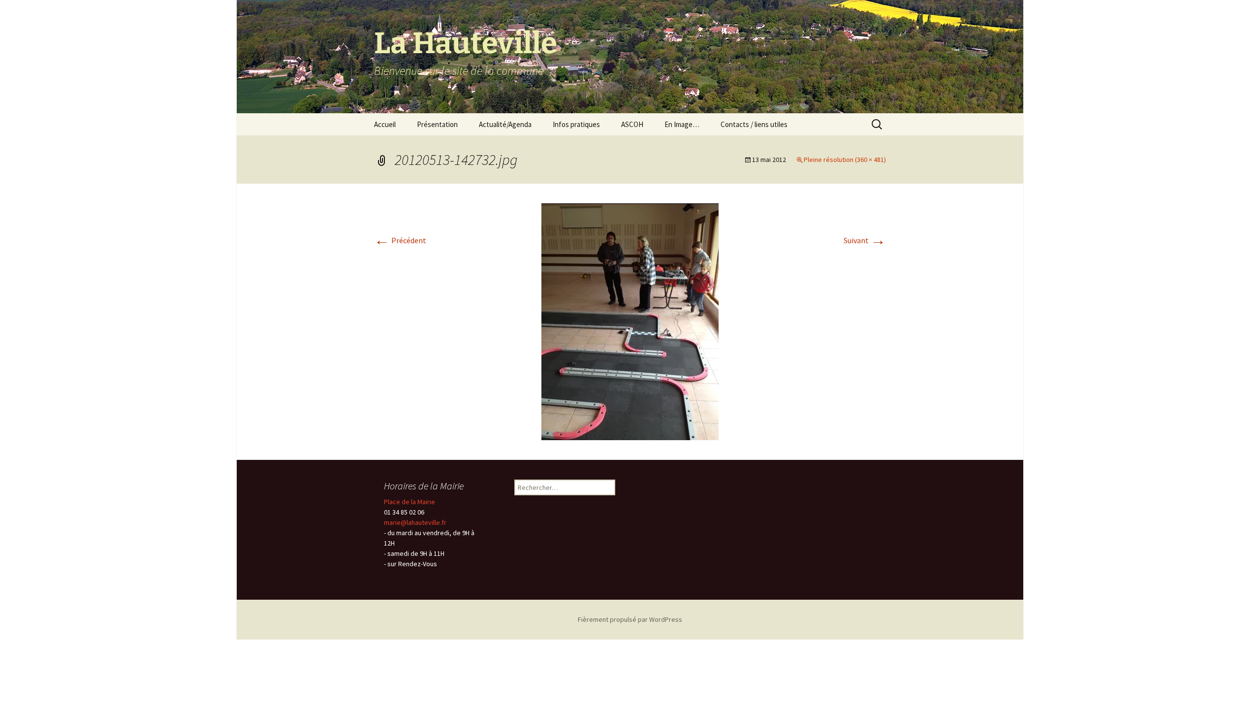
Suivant (865, 240)
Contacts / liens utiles (754, 124)
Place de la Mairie (409, 501)
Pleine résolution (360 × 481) (845, 159)
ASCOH (632, 124)
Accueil (385, 124)
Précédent (400, 240)
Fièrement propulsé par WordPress (630, 619)
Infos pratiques (576, 124)
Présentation (437, 124)
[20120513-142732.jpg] (630, 320)
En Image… (681, 124)
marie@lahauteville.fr (415, 522)
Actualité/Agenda (505, 124)
